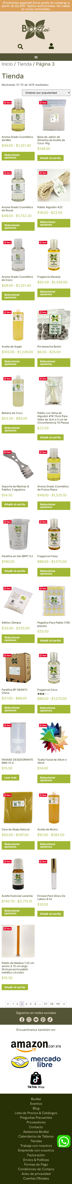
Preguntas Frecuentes (36, 1117)
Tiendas (36, 1141)
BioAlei (36, 1099)
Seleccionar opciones (12, 156)
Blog (36, 1108)
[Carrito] (41, 47)
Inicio (7, 64)
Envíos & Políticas (36, 1160)
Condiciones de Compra (36, 1169)
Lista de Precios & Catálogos (36, 1113)
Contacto (36, 1127)
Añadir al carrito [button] (50, 158)
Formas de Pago (36, 1164)
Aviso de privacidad (36, 1174)
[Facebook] (21, 1019)
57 (45, 1003)
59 (58, 1003)
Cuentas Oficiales (36, 1178)
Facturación (36, 1155)
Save (9, 102)
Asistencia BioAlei (36, 1132)
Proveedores (36, 1122)
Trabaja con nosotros (36, 1145)
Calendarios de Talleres (36, 1136)
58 (51, 1003)
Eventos (36, 1103)
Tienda (24, 64)
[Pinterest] (43, 1019)
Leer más (10, 777)
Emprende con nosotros (36, 1150)
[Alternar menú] (36, 57)
